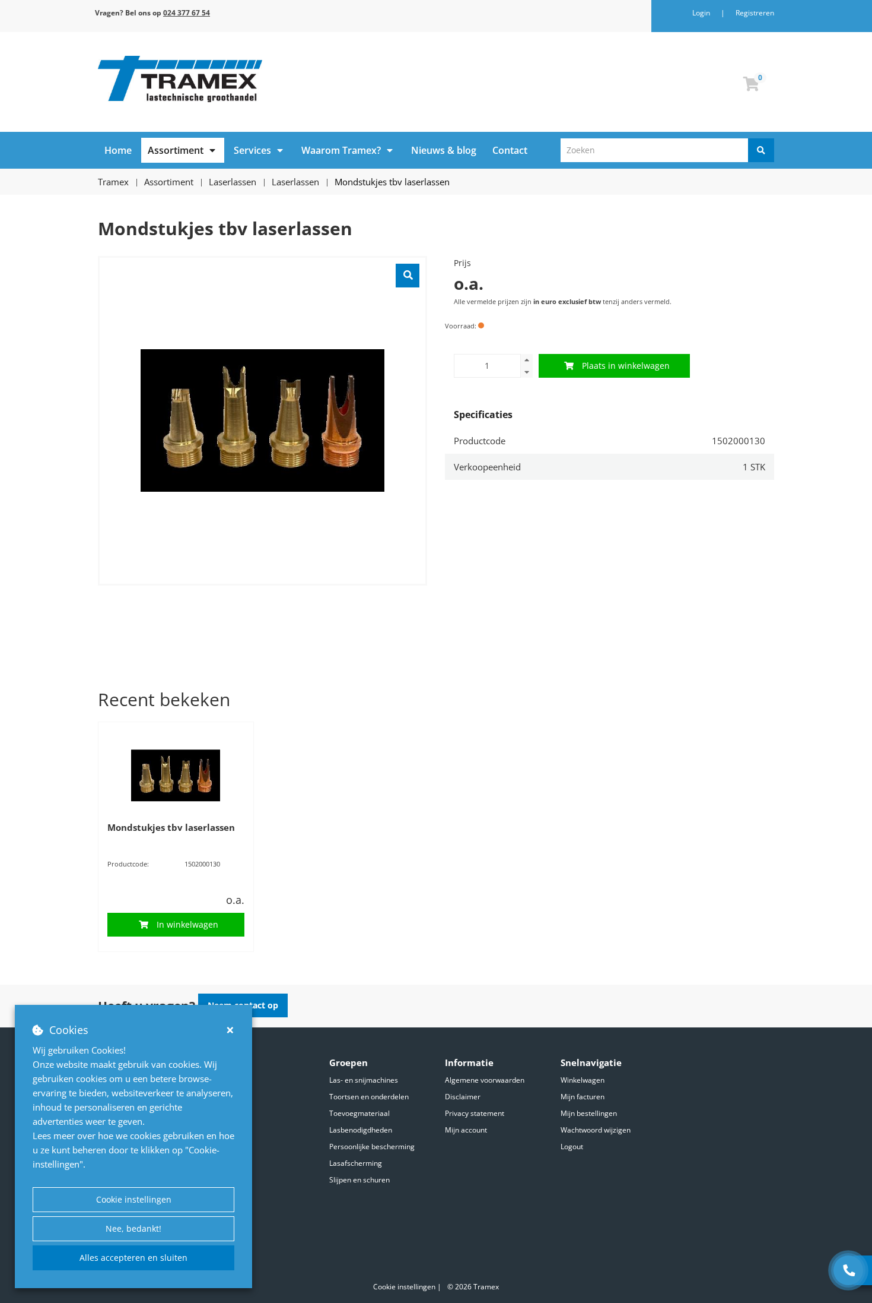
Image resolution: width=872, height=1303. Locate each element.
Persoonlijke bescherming (372, 1146)
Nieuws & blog (443, 150)
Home (118, 150)
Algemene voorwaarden (484, 1080)
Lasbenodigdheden (360, 1130)
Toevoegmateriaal (359, 1113)
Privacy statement (474, 1113)
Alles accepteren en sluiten (133, 1257)
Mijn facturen (582, 1097)
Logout (572, 1146)
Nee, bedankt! (133, 1228)
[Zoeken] (761, 150)
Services (252, 150)
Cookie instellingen (133, 1199)
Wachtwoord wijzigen (596, 1130)
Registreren (755, 13)
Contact (509, 150)
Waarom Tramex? (341, 150)
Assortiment (175, 150)
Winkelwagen (582, 1080)
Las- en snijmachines (363, 1080)
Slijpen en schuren (359, 1180)
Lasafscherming (355, 1163)
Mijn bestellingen (589, 1113)
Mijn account (466, 1130)
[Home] (262, 79)
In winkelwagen (187, 924)
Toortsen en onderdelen (369, 1097)
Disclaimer (462, 1097)
